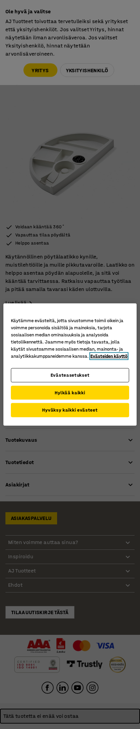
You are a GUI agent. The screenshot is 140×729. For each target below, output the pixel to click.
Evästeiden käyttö (108, 356)
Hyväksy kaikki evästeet (70, 410)
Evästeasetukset (70, 375)
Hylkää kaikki (70, 392)
